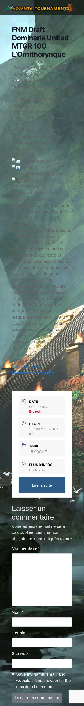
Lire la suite (37, 470)
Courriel (20, 633)
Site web (20, 653)
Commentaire (25, 548)
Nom (17, 612)
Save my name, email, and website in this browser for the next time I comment (43, 680)
